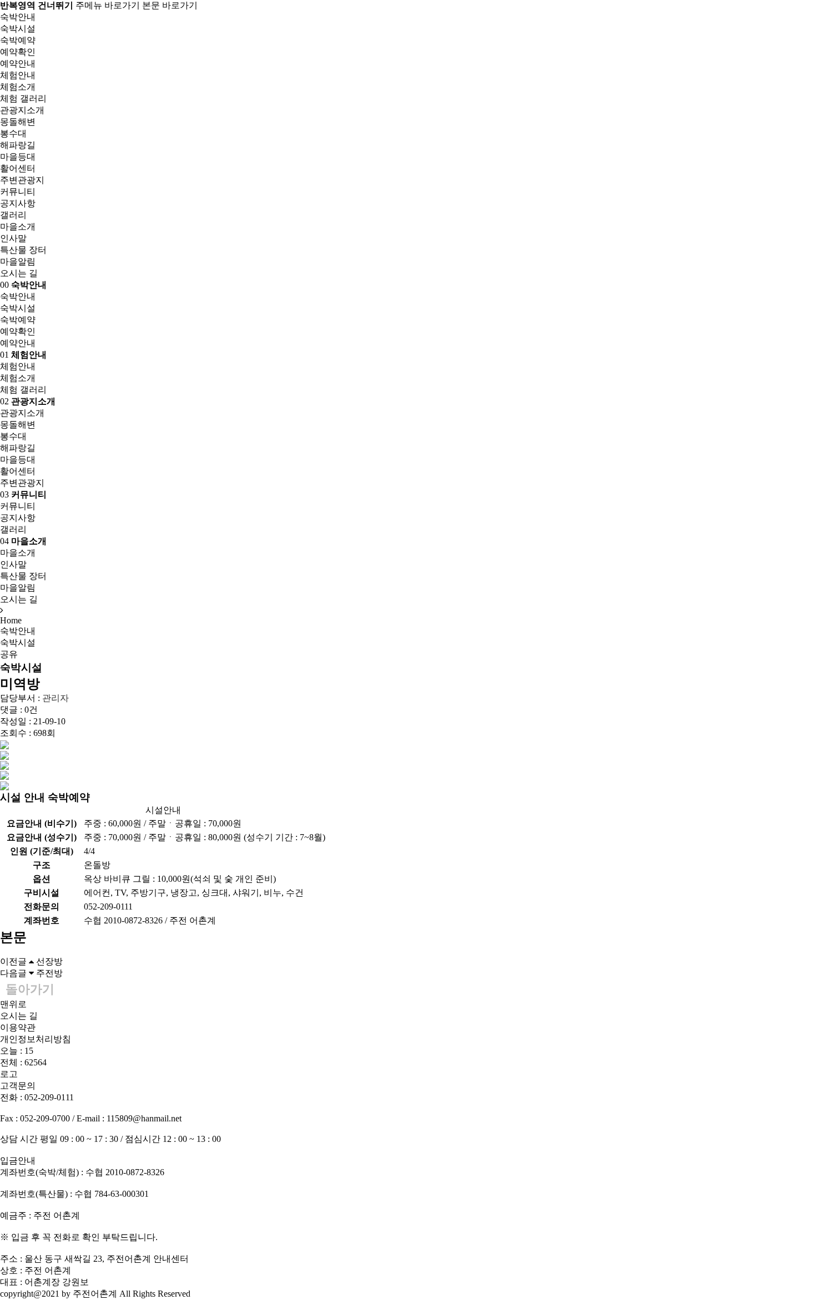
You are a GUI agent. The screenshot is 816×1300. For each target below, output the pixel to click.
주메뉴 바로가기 (107, 5)
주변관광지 (22, 180)
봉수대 (13, 133)
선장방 (49, 961)
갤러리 (13, 215)
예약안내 (18, 63)
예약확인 (18, 52)
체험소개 (18, 87)
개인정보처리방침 (35, 1039)
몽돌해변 (18, 121)
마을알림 (18, 261)
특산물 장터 (23, 250)
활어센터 (18, 168)
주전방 (49, 973)
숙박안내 (18, 631)
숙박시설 (18, 28)
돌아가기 (30, 989)
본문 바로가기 (170, 5)
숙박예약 (18, 40)
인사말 (13, 238)
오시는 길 (19, 273)
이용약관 (18, 1027)
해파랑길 (18, 145)
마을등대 (18, 156)
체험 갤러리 (23, 98)
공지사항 (18, 203)
